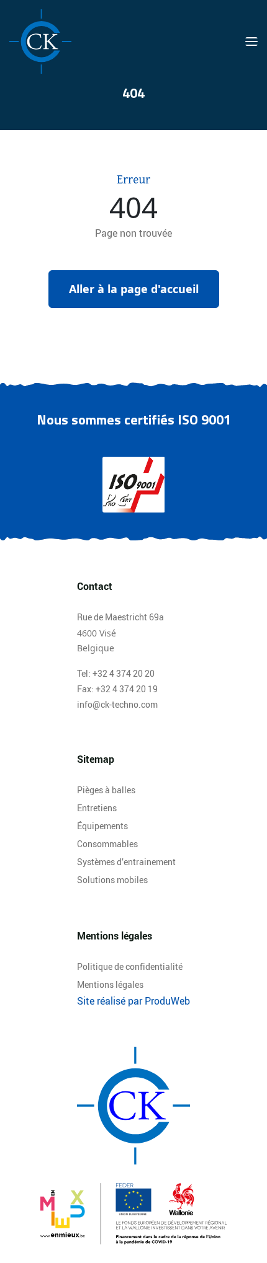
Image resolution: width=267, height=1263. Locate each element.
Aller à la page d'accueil (134, 288)
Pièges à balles (106, 790)
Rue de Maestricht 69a (120, 617)
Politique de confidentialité (130, 966)
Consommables (107, 844)
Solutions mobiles (112, 880)
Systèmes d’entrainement (126, 862)
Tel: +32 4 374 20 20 (116, 673)
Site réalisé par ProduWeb (133, 1001)
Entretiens (97, 808)
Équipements (102, 826)
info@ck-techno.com (117, 704)
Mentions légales (110, 984)
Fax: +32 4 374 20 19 (117, 689)
